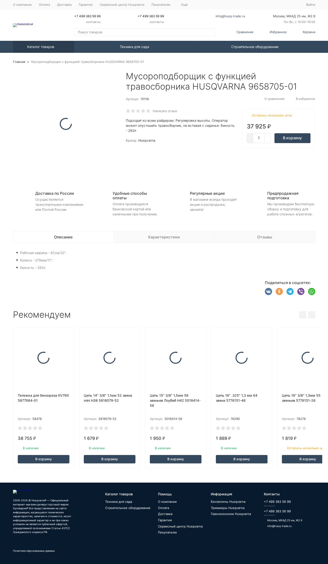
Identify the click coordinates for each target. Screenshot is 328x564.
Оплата (44, 4)
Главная (19, 62)
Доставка (64, 4)
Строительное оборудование (255, 47)
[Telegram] (290, 291)
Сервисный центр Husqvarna (122, 4)
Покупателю (167, 532)
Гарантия (85, 4)
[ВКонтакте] (268, 291)
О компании (22, 4)
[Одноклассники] (279, 291)
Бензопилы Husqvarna (228, 501)
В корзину (292, 137)
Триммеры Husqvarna (227, 508)
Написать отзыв (165, 111)
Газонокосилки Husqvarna (231, 514)
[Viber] (300, 291)
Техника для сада (134, 47)
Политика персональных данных (34, 550)
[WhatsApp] (311, 291)
